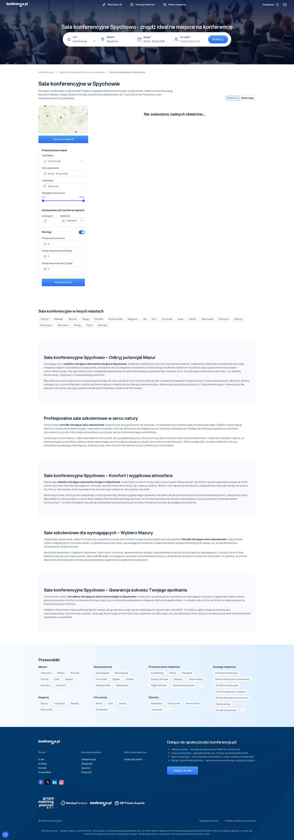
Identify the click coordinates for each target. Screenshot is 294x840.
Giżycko (73, 319)
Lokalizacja (47, 180)
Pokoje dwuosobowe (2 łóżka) (57, 263)
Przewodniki (44, 772)
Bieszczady (47, 709)
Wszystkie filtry (63, 282)
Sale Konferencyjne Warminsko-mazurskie (82, 72)
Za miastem (102, 709)
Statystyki (86, 772)
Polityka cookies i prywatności (240, 820)
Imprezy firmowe (159, 679)
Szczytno (224, 319)
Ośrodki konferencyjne (226, 685)
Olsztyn (45, 319)
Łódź (56, 679)
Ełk (144, 319)
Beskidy (75, 703)
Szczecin (61, 685)
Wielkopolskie (103, 685)
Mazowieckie (121, 673)
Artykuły (42, 763)
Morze (99, 703)
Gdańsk (69, 679)
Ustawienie (65, 216)
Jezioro (122, 703)
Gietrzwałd (207, 319)
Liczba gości (47, 216)
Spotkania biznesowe (184, 685)
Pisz (154, 319)
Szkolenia (187, 673)
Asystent (86, 768)
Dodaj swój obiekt (133, 759)
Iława (180, 319)
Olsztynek (167, 319)
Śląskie (116, 679)
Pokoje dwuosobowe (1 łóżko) (57, 250)
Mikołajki (58, 319)
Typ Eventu (47, 155)
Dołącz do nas (182, 770)
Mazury (44, 703)
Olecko (192, 319)
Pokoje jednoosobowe (53, 238)
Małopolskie (122, 685)
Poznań (44, 679)
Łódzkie (130, 679)
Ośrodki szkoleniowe (226, 710)
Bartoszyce (47, 325)
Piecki (89, 325)
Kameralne (156, 703)
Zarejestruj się (88, 759)
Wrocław (74, 673)
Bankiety (178, 679)
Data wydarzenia (50, 168)
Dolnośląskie (102, 673)
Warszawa (46, 673)
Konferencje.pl (46, 72)
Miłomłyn (102, 325)
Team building (195, 679)
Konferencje (157, 673)
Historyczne (174, 703)
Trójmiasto (59, 703)
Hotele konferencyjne (226, 673)
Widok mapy (247, 98)
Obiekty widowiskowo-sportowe (232, 697)
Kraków (61, 673)
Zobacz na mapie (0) (63, 139)
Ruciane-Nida (115, 319)
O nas (41, 759)
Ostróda (98, 319)
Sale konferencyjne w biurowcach (232, 679)
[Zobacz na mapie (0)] (63, 119)
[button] (142, 4)
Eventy (172, 673)
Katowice (45, 685)
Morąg (77, 325)
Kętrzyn (238, 319)
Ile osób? (185, 37)
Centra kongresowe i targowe (230, 691)
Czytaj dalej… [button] (67, 98)
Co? (75, 37)
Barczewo (63, 325)
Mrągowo (133, 319)
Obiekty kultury (223, 704)
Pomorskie (101, 679)
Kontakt (42, 768)
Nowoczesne (193, 703)
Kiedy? (147, 37)
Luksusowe (156, 709)
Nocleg (46, 231)
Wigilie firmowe (159, 685)
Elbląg (85, 319)
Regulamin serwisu (209, 820)
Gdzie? (110, 37)
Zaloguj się (86, 763)
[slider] (43, 200)
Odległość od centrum (53, 193)
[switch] (82, 232)
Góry (110, 703)
